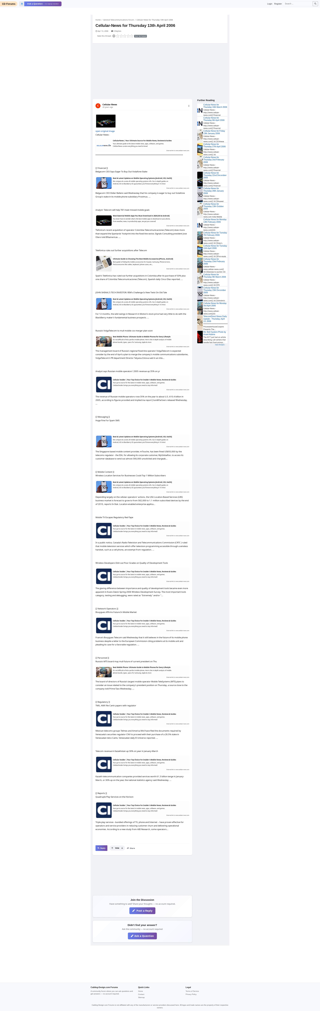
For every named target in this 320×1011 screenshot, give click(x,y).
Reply (102, 848)
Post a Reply (144, 910)
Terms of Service (192, 991)
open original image (105, 131)
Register (278, 4)
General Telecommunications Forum (118, 20)
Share (132, 848)
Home (98, 20)
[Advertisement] (160, 64)
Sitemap (141, 997)
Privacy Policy (191, 994)
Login (269, 4)
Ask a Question (144, 936)
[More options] (188, 105)
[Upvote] (112, 848)
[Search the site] (315, 3)
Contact (141, 994)
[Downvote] (122, 848)
